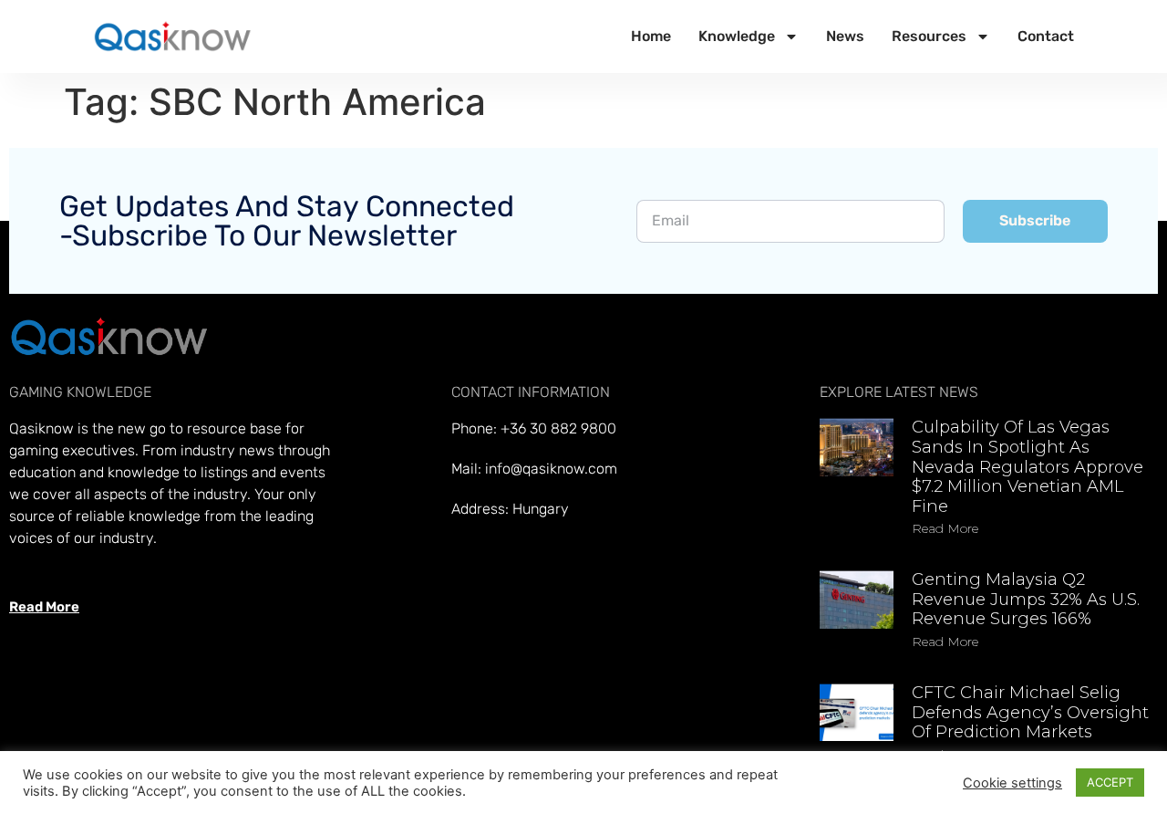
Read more (945, 528)
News (845, 36)
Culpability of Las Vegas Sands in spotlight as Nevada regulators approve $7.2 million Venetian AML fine (1027, 466)
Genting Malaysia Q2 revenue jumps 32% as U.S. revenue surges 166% (1026, 599)
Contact (1045, 36)
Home (651, 36)
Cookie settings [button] (1012, 783)
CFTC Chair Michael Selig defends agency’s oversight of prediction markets (1030, 712)
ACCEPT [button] (1110, 782)
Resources (929, 36)
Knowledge (736, 36)
